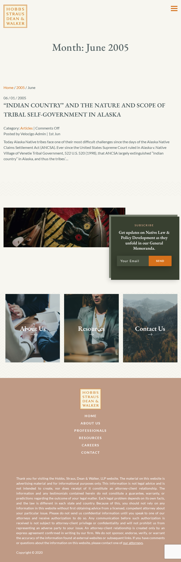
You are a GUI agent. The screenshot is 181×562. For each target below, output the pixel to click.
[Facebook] (85, 463)
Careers (90, 445)
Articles (26, 128)
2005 (20, 87)
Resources (90, 438)
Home (8, 87)
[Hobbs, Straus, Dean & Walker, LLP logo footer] (90, 391)
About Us (91, 423)
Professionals (90, 430)
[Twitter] (95, 463)
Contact (90, 452)
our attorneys (133, 543)
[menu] (174, 8)
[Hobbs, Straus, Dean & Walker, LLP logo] (15, 7)
